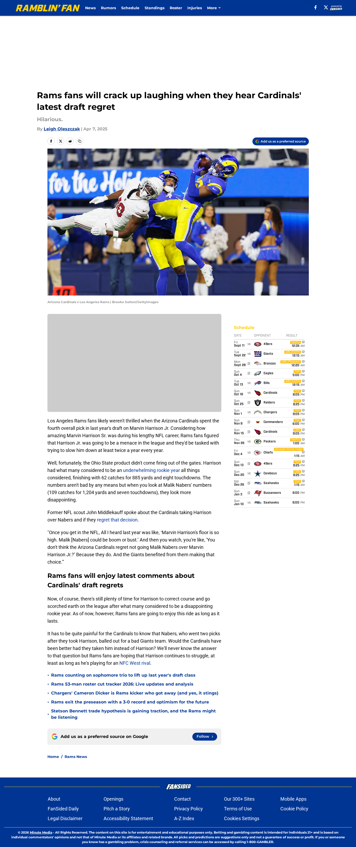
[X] (326, 7)
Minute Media (41, 832)
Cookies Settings (241, 818)
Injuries (194, 8)
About (54, 799)
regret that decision (117, 520)
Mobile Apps (293, 799)
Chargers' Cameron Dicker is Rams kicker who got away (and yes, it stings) (134, 693)
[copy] (79, 141)
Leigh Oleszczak (62, 128)
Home (53, 756)
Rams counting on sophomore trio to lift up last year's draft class (123, 675)
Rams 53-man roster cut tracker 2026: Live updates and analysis (122, 684)
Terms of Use (238, 808)
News (90, 8)
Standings (154, 8)
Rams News (76, 756)
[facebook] (315, 7)
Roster (176, 8)
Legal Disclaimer (65, 818)
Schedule (130, 8)
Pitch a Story (117, 808)
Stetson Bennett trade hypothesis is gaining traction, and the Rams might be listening (133, 714)
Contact (182, 799)
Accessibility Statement (128, 818)
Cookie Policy (294, 808)
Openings (113, 799)
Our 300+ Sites (239, 799)
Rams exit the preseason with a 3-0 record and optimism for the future (130, 702)
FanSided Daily (63, 808)
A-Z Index (184, 818)
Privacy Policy (188, 808)
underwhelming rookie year (152, 470)
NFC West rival (134, 663)
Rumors (108, 8)
